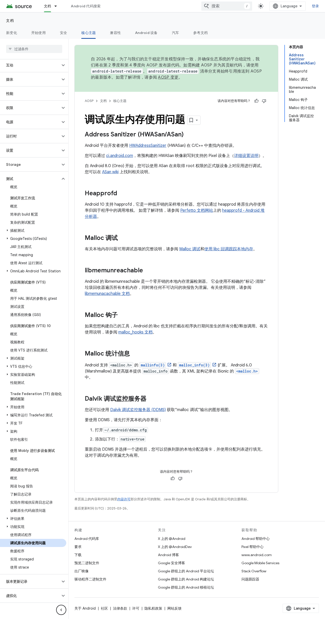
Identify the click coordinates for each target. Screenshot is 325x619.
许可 (135, 608)
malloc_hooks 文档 (135, 332)
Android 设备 (146, 32)
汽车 (175, 32)
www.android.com (256, 555)
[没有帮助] (264, 101)
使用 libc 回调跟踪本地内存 (228, 249)
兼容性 (115, 32)
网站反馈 (174, 608)
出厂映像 (81, 571)
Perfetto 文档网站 (196, 210)
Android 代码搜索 (86, 6)
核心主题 (88, 32)
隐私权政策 (153, 608)
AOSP (89, 101)
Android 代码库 (86, 538)
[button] (30, 65)
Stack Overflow (253, 571)
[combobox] (226, 6)
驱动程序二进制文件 (90, 579)
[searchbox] (34, 49)
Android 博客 (168, 555)
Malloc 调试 (189, 249)
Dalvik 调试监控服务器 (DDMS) (138, 409)
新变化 (11, 32)
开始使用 (38, 32)
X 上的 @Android (171, 538)
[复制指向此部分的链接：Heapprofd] (122, 194)
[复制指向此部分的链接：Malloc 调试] (123, 238)
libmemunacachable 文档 (107, 293)
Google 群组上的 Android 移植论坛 (186, 587)
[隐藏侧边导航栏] (61, 610)
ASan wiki (110, 171)
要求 (78, 546)
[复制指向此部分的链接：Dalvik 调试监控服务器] (152, 399)
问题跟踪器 (250, 579)
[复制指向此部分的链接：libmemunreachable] (148, 271)
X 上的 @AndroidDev (175, 546)
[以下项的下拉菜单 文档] (58, 6)
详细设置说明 (246, 155)
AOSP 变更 (168, 77)
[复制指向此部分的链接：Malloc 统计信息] (135, 354)
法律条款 (120, 608)
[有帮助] (256, 101)
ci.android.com (119, 155)
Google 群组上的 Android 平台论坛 (186, 571)
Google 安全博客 (171, 563)
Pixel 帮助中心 (252, 546)
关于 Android (85, 608)
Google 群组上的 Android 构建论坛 (186, 579)
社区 (104, 608)
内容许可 (124, 499)
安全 (63, 32)
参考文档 (200, 32)
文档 (47, 6)
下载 (78, 555)
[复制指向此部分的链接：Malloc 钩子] (123, 315)
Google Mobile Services (260, 563)
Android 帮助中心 (255, 538)
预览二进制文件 (86, 563)
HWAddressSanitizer (147, 145)
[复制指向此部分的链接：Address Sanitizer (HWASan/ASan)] (189, 135)
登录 (315, 6)
